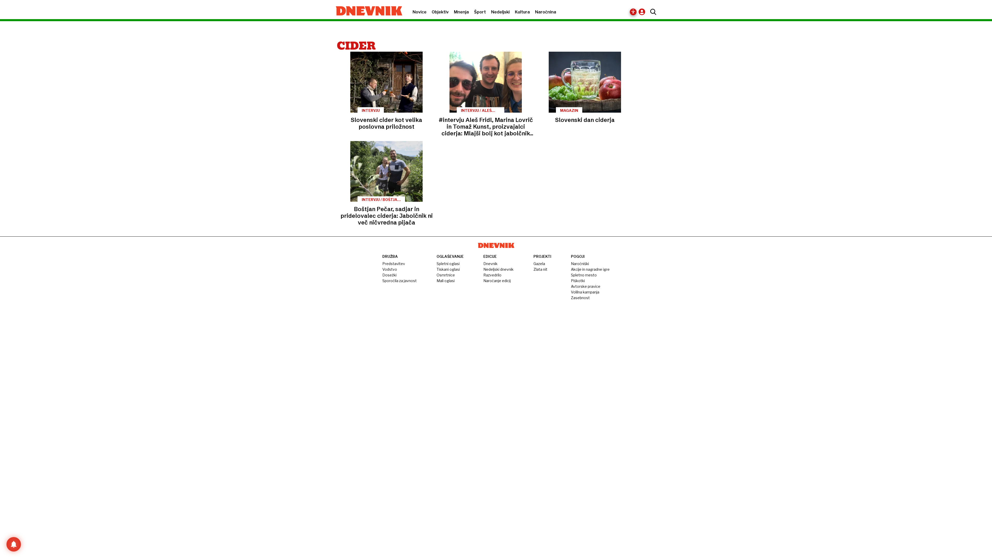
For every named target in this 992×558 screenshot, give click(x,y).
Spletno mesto (584, 275)
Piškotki (578, 280)
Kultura (522, 12)
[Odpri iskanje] (652, 12)
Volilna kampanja (585, 292)
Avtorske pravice (585, 286)
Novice (420, 12)
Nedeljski (500, 12)
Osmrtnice (446, 275)
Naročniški (580, 263)
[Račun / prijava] (643, 12)
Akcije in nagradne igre (590, 269)
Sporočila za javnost (399, 280)
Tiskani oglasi (448, 269)
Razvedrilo (492, 275)
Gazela (539, 263)
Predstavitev (393, 263)
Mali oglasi (446, 280)
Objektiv (440, 12)
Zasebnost (580, 298)
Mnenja (461, 12)
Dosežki (389, 275)
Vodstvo (389, 269)
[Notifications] (13, 544)
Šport (480, 12)
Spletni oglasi (448, 263)
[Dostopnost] (633, 12)
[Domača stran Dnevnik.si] (366, 11)
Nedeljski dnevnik (498, 269)
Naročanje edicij (497, 280)
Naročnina (545, 12)
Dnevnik (490, 263)
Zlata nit (540, 269)
